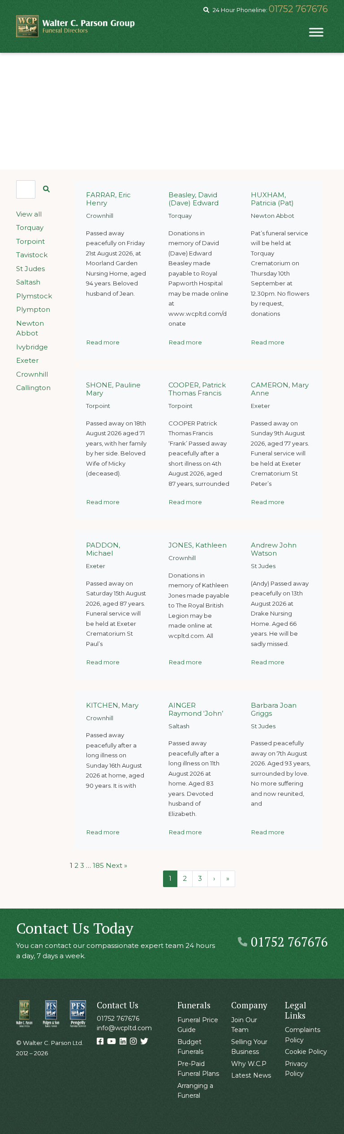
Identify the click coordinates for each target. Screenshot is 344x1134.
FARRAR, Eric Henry (108, 199)
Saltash (28, 282)
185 (98, 865)
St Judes (30, 268)
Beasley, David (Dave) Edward (193, 199)
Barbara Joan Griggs (274, 709)
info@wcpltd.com (124, 1028)
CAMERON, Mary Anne (280, 389)
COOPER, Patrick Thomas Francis (197, 389)
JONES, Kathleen (197, 545)
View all (29, 214)
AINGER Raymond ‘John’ (195, 709)
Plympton (33, 309)
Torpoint (30, 241)
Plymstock (34, 296)
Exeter (27, 360)
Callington (33, 387)
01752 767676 (298, 9)
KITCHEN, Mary (112, 705)
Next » (116, 865)
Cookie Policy (306, 1052)
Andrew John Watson (274, 549)
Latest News (251, 1075)
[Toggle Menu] (316, 32)
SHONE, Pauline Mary (113, 389)
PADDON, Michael (103, 549)
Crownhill (32, 374)
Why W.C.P (249, 1064)
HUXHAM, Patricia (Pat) (272, 199)
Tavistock (31, 255)
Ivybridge (32, 347)
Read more (103, 342)
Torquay (29, 227)
